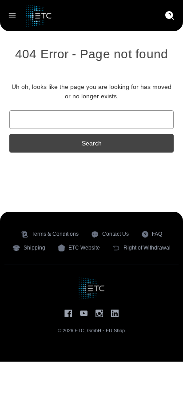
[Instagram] (99, 313)
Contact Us (115, 234)
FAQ (157, 234)
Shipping (34, 248)
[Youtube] (83, 313)
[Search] (170, 15)
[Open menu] (12, 16)
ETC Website (84, 248)
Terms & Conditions (55, 234)
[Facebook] (68, 313)
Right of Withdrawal (147, 248)
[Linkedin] (114, 313)
